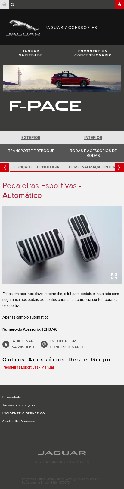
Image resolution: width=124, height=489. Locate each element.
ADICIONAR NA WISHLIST (23, 344)
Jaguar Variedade (31, 53)
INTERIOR (93, 137)
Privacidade (11, 397)
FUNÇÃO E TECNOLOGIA (36, 167)
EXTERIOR (30, 137)
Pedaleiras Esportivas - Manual (28, 367)
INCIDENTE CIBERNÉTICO (23, 413)
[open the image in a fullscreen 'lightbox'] (62, 245)
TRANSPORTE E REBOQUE (31, 150)
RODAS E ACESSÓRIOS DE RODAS (93, 153)
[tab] (31, 137)
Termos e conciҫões (19, 405)
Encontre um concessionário (93, 53)
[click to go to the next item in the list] (119, 167)
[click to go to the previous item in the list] (4, 167)
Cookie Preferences (18, 421)
